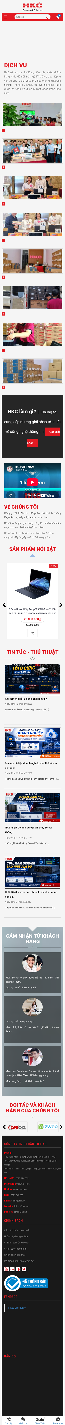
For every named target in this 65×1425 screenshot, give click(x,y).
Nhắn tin (23, 1423)
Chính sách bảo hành (15, 1248)
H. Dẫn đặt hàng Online (16, 1236)
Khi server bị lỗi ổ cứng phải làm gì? (26, 698)
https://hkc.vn (21, 1206)
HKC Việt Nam (17, 1308)
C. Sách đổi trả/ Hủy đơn (16, 1242)
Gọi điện (9, 1423)
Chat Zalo (40, 1423)
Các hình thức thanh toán (17, 1230)
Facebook (58, 1423)
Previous (4, 604)
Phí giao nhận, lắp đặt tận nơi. (19, 1261)
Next (60, 604)
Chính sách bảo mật (14, 1255)
